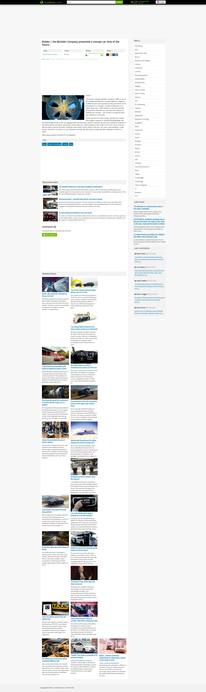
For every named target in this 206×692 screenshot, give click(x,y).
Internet (137, 97)
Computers (138, 68)
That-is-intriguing (140, 185)
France (65, 144)
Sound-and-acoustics (142, 167)
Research (138, 145)
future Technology (54, 144)
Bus (71, 144)
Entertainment (140, 82)
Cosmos (138, 71)
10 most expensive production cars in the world (75, 213)
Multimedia (138, 115)
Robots (137, 148)
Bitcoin (137, 57)
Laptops (137, 108)
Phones (137, 134)
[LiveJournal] (113, 54)
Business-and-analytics (143, 61)
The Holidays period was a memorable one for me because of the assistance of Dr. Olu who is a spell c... (149, 286)
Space (137, 170)
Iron (136, 101)
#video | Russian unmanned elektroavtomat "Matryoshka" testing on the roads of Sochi (112, 657)
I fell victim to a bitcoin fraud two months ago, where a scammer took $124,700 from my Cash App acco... (149, 259)
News (137, 126)
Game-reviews (140, 93)
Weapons (138, 192)
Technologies (139, 178)
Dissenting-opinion (141, 75)
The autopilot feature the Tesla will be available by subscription (80, 187)
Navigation (138, 123)
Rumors (137, 152)
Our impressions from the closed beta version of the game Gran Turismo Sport (84, 403)
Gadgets (138, 86)
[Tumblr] (116, 54)
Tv (135, 189)
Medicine (138, 112)
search (119, 2)
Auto (44, 144)
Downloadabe (140, 79)
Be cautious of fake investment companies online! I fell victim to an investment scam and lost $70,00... (150, 300)
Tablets (137, 174)
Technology (139, 181)
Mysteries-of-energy (142, 119)
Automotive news (141, 53)
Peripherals (138, 130)
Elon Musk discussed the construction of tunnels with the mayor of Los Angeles (55, 402)
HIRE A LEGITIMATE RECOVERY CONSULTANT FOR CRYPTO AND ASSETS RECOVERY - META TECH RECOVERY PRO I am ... (149, 273)
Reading (137, 141)
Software (138, 163)
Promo (137, 137)
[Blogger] (110, 54)
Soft (136, 159)
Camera (137, 64)
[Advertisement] (103, 21)
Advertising (138, 46)
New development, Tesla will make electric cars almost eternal (80, 199)
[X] (107, 54)
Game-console (140, 90)
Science (137, 156)
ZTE (136, 196)
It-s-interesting (140, 104)
